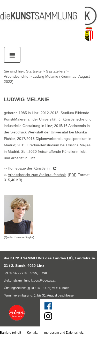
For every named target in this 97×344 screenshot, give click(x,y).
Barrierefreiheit (10, 332)
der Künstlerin (29, 168)
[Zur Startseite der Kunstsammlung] (48, 16)
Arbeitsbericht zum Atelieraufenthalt (37, 175)
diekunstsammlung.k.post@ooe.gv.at (29, 280)
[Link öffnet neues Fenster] (20, 313)
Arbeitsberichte (16, 76)
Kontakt (32, 332)
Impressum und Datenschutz (63, 332)
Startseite (34, 71)
